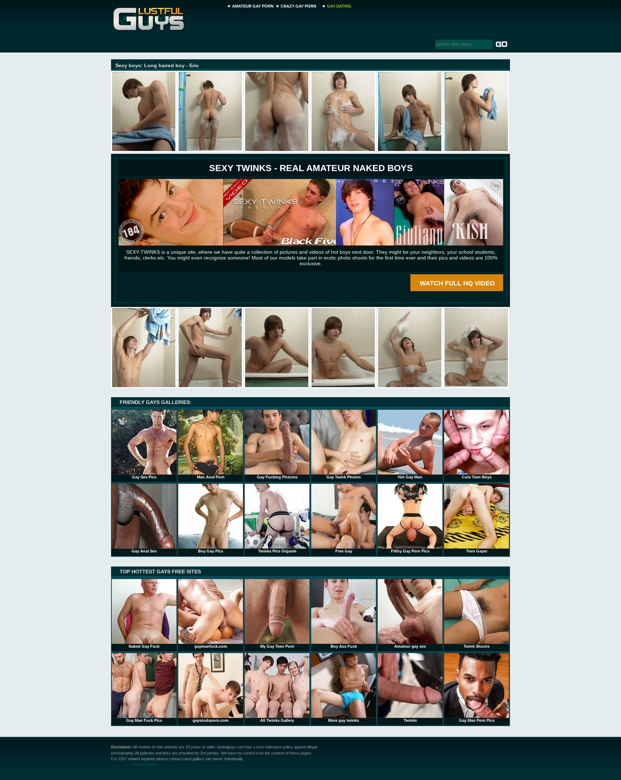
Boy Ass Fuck (344, 646)
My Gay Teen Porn (277, 646)
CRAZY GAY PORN (298, 6)
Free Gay (343, 551)
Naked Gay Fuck (144, 646)
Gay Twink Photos (343, 477)
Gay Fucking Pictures (277, 477)
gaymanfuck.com (210, 646)
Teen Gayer (476, 551)
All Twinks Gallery (277, 720)
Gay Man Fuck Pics (144, 720)
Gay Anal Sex (144, 551)
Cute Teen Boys (477, 477)
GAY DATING (339, 6)
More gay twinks (343, 720)
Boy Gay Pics (210, 551)
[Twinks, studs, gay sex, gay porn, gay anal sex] (167, 17)
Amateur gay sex (410, 646)
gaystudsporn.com (211, 720)
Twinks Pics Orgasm (277, 551)
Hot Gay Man (410, 477)
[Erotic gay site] (311, 244)
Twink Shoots (476, 646)
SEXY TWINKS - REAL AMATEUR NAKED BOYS (311, 168)
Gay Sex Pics (144, 477)
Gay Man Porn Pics (476, 720)
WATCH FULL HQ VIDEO (457, 283)
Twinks (410, 720)
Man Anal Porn (211, 477)
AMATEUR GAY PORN (252, 6)
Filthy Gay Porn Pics (410, 551)
